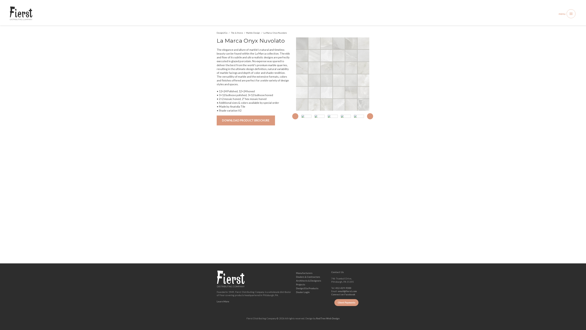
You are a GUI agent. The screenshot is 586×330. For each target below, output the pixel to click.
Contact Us (337, 272)
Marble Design (253, 32)
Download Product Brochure (246, 120)
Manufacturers (304, 273)
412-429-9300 (343, 288)
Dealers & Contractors (308, 276)
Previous (295, 116)
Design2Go (222, 32)
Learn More (223, 301)
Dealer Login (303, 292)
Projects (300, 284)
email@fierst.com (347, 291)
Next (370, 116)
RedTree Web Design (328, 318)
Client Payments (346, 302)
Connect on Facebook (343, 294)
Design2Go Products (307, 288)
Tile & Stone (237, 32)
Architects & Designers (308, 280)
